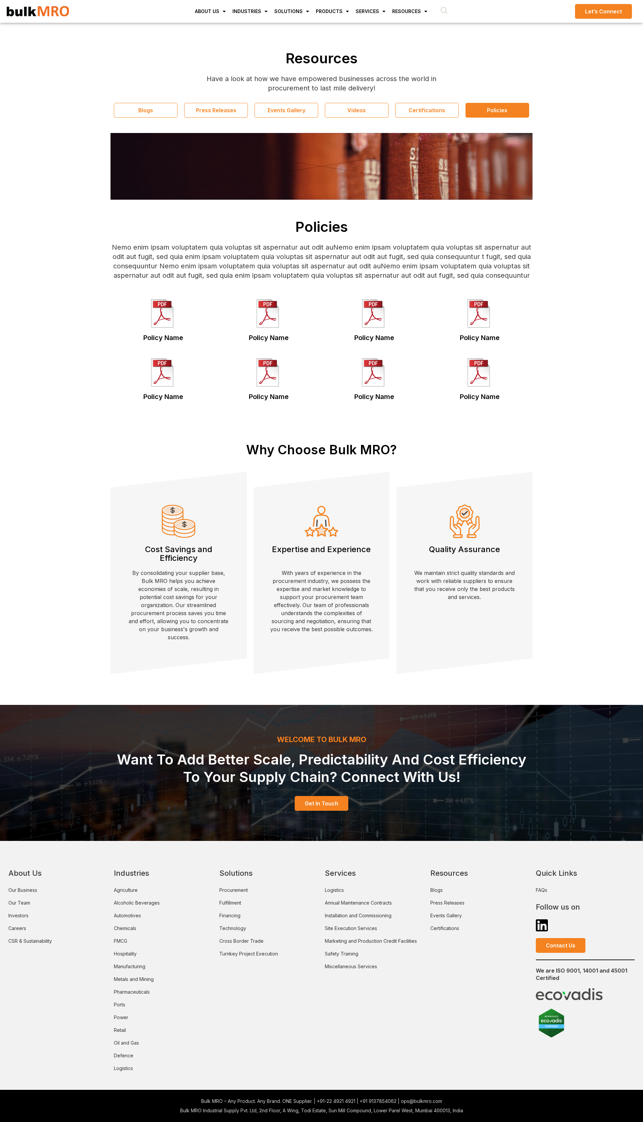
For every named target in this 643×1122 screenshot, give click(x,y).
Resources (406, 11)
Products (329, 11)
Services (367, 11)
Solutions (288, 11)
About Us (207, 11)
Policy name (163, 338)
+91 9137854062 (378, 1101)
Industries (246, 11)
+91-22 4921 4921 (336, 1101)
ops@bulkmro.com (421, 1101)
